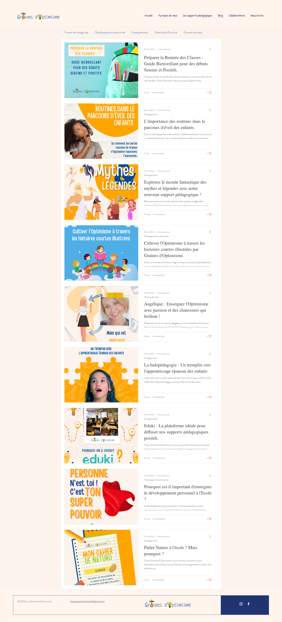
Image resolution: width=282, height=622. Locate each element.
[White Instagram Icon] (241, 604)
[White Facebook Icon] (248, 604)
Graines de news (193, 32)
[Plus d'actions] (211, 49)
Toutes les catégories (76, 32)
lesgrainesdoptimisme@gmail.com (87, 601)
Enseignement (140, 32)
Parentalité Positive (166, 32)
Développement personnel (110, 32)
